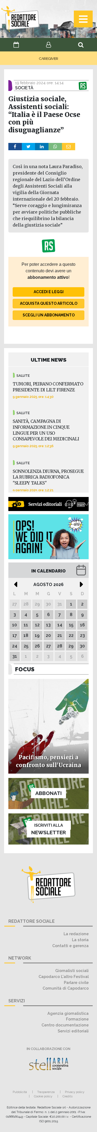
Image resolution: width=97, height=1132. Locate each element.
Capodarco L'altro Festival (64, 976)
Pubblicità (20, 1092)
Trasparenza (46, 1092)
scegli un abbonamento (49, 315)
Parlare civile (76, 982)
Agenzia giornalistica (68, 1013)
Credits (67, 1096)
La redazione (76, 933)
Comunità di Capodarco (66, 988)
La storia (80, 939)
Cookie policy (43, 1096)
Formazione (77, 1019)
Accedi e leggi (49, 292)
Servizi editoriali (73, 1031)
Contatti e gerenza (70, 945)
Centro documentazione (65, 1025)
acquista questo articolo (48, 303)
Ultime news (49, 360)
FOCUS (24, 669)
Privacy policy (74, 1092)
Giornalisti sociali (72, 970)
